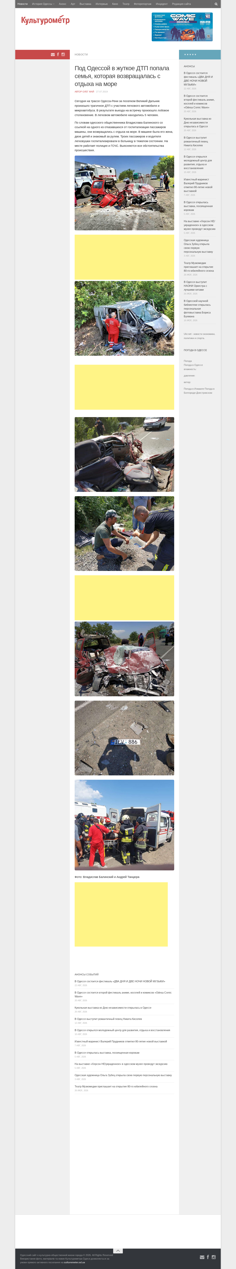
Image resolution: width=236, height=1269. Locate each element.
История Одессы (42, 4)
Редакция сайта (181, 4)
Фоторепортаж (142, 4)
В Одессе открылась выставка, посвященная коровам (107, 1052)
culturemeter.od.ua (74, 1262)
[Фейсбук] (58, 54)
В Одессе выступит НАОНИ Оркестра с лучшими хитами (195, 286)
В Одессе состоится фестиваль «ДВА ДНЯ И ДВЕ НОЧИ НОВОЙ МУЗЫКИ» (120, 981)
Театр (125, 4)
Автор (79, 91)
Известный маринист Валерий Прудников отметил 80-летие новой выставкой (121, 1041)
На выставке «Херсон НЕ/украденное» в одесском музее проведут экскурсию (121, 1064)
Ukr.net (187, 334)
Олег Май (88, 91)
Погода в (193, 365)
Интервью (102, 4)
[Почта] (53, 54)
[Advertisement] (124, 257)
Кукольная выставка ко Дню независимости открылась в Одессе (113, 1007)
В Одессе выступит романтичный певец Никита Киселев (108, 1019)
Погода (188, 361)
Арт (73, 4)
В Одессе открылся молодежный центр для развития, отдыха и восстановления (122, 1030)
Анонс (62, 4)
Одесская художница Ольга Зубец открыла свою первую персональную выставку (123, 1075)
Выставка (85, 4)
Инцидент (162, 4)
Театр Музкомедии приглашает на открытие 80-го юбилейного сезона (116, 1086)
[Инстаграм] (63, 54)
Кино (115, 4)
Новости (22, 4)
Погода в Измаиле (194, 388)
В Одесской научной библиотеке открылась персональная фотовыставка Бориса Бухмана (197, 309)
